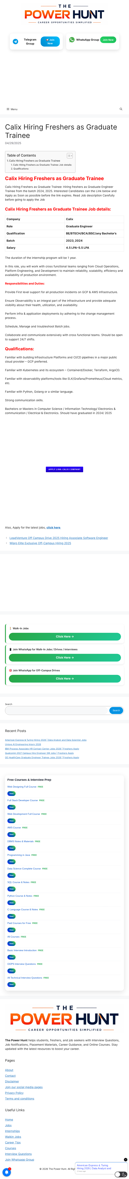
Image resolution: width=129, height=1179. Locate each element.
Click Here (63, 636)
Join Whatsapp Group (19, 1159)
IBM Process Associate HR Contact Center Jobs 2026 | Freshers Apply (42, 748)
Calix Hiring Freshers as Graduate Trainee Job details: (42, 164)
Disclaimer (12, 1081)
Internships (12, 1131)
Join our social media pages (24, 1087)
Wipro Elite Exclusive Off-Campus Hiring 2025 (40, 543)
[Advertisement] (64, 77)
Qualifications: (21, 168)
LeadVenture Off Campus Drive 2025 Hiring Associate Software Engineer (59, 538)
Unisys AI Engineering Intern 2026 (23, 744)
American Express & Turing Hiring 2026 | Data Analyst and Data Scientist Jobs (46, 740)
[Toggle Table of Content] (68, 156)
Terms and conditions (19, 1098)
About (9, 1070)
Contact (10, 1075)
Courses (10, 1148)
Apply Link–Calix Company (64, 469)
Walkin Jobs (13, 1136)
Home (9, 1119)
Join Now (108, 39)
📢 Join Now (50, 41)
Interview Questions (18, 1154)
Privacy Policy (14, 1093)
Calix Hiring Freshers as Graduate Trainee (34, 160)
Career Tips (13, 1142)
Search (8, 704)
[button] (121, 109)
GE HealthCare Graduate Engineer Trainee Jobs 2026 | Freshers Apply (42, 757)
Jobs (8, 1125)
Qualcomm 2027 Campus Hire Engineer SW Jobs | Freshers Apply (39, 753)
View (11, 794)
